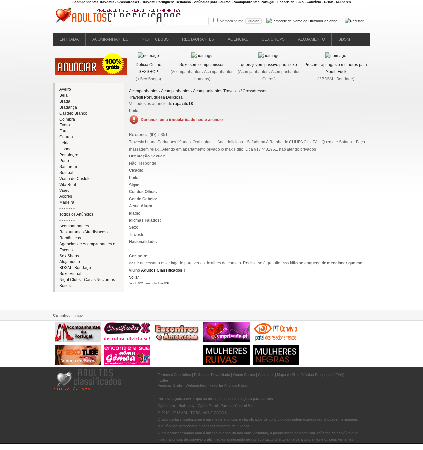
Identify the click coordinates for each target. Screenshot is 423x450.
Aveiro (65, 89)
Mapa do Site (287, 375)
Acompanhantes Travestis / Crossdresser (230, 91)
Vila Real (67, 184)
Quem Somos (244, 375)
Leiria (64, 143)
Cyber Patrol (208, 406)
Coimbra (67, 119)
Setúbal (66, 172)
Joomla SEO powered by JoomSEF (149, 283)
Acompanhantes (74, 226)
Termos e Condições (174, 375)
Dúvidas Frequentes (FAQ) (322, 375)
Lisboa (65, 149)
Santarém (68, 166)
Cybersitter (166, 406)
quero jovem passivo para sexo (269, 64)
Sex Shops (69, 256)
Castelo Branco (73, 113)
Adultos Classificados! (162, 270)
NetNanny (186, 406)
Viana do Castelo (75, 178)
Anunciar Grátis (170, 385)
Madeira (66, 202)
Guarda (66, 137)
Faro (63, 131)
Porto (64, 160)
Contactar (266, 375)
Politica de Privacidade (212, 375)
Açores (65, 196)
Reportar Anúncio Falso (228, 385)
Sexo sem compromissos (201, 64)
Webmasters (196, 385)
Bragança (68, 107)
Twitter (163, 380)
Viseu (64, 190)
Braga (64, 101)
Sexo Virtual (70, 273)
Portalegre (68, 155)
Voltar (134, 277)
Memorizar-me (231, 21)
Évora (64, 125)
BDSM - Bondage (75, 267)
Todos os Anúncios (76, 214)
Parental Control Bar (237, 406)
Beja (63, 95)
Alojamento (69, 262)
